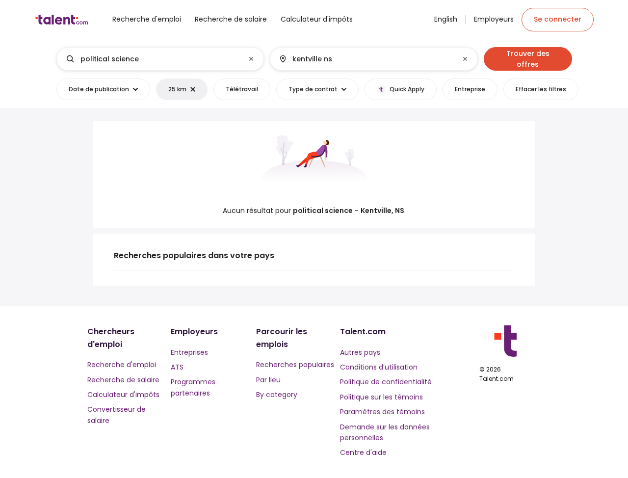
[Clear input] (251, 58)
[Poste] (152, 58)
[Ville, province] (365, 58)
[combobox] (159, 58)
